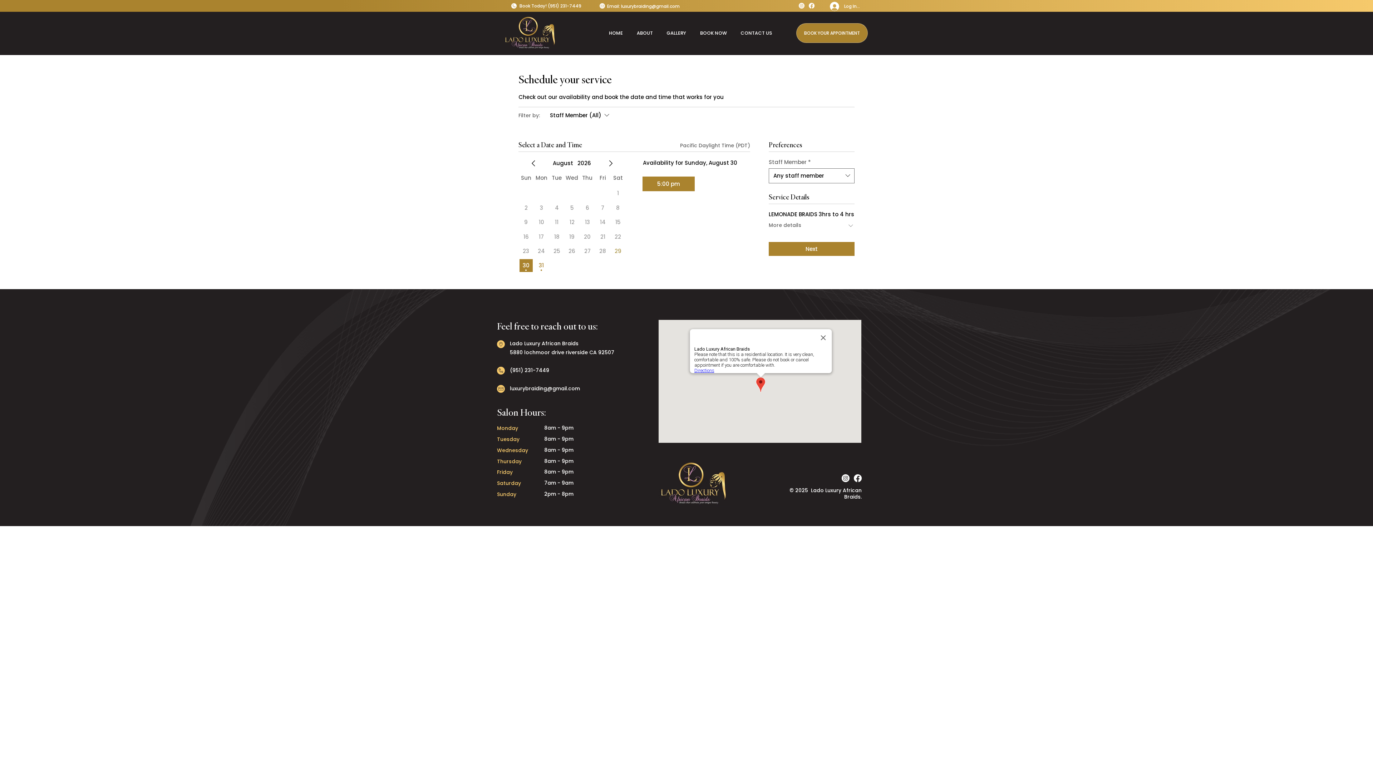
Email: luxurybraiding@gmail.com (643, 6)
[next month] (610, 163)
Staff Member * (790, 162)
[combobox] (812, 175)
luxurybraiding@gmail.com (545, 388)
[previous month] (533, 163)
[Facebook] (812, 6)
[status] (715, 145)
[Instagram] (801, 6)
